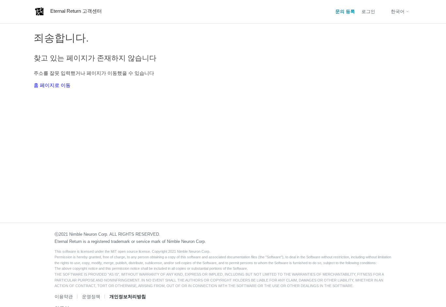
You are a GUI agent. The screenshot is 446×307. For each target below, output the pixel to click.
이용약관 (64, 296)
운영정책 (91, 296)
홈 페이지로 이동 (52, 85)
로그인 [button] (368, 11)
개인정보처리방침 (127, 296)
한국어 (398, 11)
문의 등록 (345, 11)
